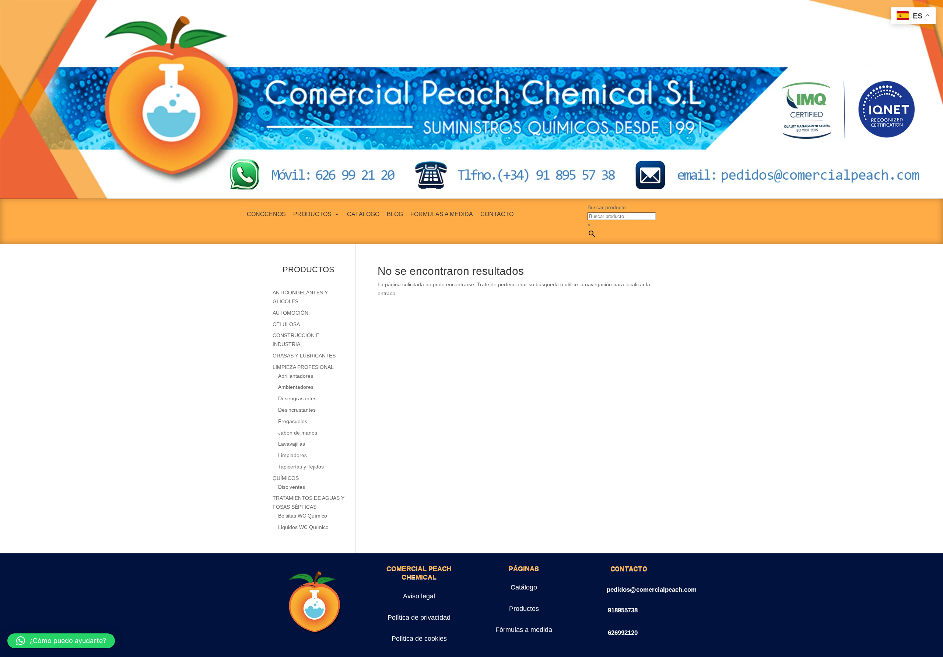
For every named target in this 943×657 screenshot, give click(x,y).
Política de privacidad (419, 617)
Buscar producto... (609, 207)
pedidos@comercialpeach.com (652, 589)
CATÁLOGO (363, 214)
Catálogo (524, 587)
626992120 (623, 632)
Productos (524, 608)
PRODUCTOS (312, 214)
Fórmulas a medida (523, 629)
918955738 (623, 610)
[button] (61, 640)
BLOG (395, 214)
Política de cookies (419, 638)
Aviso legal (419, 596)
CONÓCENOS (266, 214)
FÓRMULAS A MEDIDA (441, 214)
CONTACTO (496, 214)
